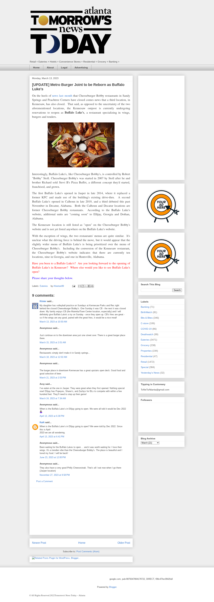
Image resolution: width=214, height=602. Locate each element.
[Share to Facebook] (89, 286)
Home (36, 67)
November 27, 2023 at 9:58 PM (55, 475)
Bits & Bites (147, 317)
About (50, 67)
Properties (146, 350)
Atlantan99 (59, 286)
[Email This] (79, 286)
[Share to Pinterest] (92, 286)
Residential (146, 356)
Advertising (81, 67)
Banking (145, 307)
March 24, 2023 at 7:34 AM (53, 398)
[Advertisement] (81, 511)
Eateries (44, 286)
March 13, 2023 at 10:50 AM (53, 321)
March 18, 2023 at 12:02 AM (53, 357)
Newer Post (39, 542)
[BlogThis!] (82, 286)
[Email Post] (73, 286)
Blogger (112, 587)
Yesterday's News (150, 372)
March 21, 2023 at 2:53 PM (53, 377)
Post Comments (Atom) (87, 551)
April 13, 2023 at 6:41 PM (52, 436)
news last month (62, 95)
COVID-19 (146, 328)
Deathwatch (147, 334)
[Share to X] (86, 286)
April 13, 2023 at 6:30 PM (52, 416)
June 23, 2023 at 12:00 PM (53, 457)
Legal (64, 67)
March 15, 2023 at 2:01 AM (53, 342)
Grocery (145, 345)
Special (144, 367)
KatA (42, 422)
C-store (145, 323)
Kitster (43, 301)
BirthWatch (146, 312)
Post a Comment (44, 481)
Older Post (124, 542)
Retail (144, 361)
